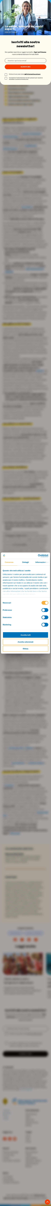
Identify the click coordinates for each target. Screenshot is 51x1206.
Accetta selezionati (25, 642)
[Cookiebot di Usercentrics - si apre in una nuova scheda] (38, 555)
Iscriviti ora (25, 67)
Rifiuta (25, 649)
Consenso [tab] (9, 562)
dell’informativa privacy (32, 74)
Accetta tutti (26, 635)
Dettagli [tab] (25, 562)
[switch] (45, 610)
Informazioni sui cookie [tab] (42, 562)
